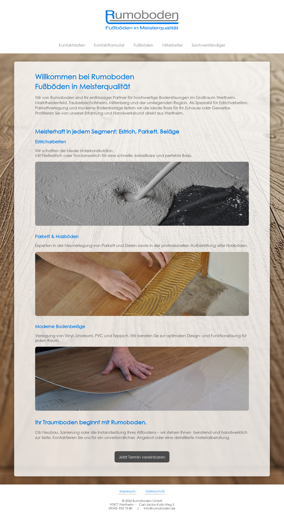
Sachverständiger (208, 45)
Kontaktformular (109, 45)
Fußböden (143, 45)
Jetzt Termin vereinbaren (142, 457)
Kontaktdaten (72, 45)
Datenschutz (155, 491)
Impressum (128, 491)
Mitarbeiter (172, 45)
